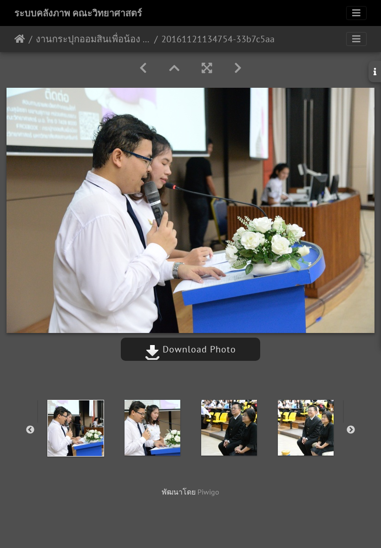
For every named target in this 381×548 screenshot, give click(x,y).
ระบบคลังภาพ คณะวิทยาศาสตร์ (78, 13)
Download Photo (198, 349)
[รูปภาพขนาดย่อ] (174, 68)
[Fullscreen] (206, 68)
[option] (75, 428)
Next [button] (350, 430)
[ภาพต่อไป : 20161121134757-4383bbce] (238, 68)
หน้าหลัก (19, 39)
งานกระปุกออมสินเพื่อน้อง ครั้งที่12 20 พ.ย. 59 (93, 39)
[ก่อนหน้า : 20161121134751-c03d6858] (143, 68)
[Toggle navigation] (356, 13)
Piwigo (208, 491)
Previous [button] (30, 430)
